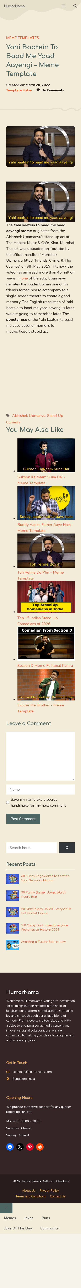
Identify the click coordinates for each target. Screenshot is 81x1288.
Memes (10, 1218)
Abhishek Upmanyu (28, 415)
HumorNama (14, 6)
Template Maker (19, 90)
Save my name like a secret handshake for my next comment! (38, 802)
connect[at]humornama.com (32, 1072)
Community (49, 1228)
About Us (28, 1191)
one (25, 278)
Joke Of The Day (18, 1228)
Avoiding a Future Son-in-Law (43, 942)
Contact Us (57, 1196)
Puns (46, 1218)
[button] (75, 6)
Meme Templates (22, 37)
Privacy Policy (49, 1191)
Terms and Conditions (31, 1196)
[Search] (67, 847)
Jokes (28, 1218)
